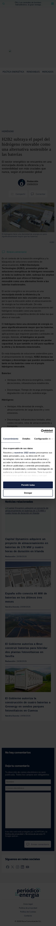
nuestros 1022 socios (25, 452)
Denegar (28, 493)
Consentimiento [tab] (10, 439)
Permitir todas (28, 485)
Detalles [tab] (26, 439)
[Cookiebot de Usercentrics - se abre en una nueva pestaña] (41, 431)
